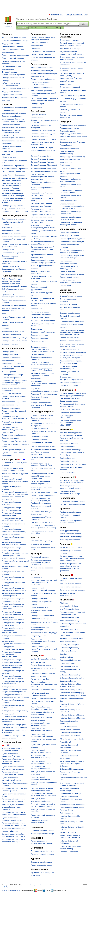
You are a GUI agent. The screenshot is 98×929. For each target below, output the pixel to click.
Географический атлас (69, 128)
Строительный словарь (69, 232)
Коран (4, 314)
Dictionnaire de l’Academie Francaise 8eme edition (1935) (70, 422)
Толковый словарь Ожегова (42, 159)
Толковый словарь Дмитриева (43, 168)
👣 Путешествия (9, 887)
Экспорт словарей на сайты (11, 890)
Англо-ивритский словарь (70, 540)
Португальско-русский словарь (72, 501)
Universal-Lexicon (38, 662)
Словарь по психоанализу (13, 78)
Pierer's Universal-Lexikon (41, 665)
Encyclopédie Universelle (70, 409)
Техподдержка (35, 885)
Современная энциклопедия (43, 51)
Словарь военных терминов (42, 616)
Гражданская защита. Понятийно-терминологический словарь (44, 648)
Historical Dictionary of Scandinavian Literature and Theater (71, 799)
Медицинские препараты (12, 91)
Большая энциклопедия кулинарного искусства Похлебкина (41, 562)
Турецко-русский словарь (41, 862)
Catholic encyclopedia (68, 726)
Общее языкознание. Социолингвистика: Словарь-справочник (14, 269)
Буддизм (5, 328)
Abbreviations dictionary (69, 621)
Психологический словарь (13, 58)
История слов (36, 309)
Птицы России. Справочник (13, 172)
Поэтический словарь (40, 437)
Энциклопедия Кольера (41, 54)
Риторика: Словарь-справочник (44, 394)
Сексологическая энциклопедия (15, 88)
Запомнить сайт (57, 15)
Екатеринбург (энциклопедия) (72, 157)
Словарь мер (65, 286)
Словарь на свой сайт (74, 15)
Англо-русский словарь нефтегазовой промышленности (11, 654)
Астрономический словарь (42, 87)
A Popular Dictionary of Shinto (72, 739)
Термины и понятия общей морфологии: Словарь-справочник (42, 375)
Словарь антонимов (39, 338)
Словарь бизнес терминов (71, 296)
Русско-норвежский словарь (42, 833)
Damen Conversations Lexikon (43, 690)
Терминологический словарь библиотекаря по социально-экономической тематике (72, 332)
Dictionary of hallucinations (70, 660)
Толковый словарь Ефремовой (44, 165)
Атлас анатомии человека (13, 47)
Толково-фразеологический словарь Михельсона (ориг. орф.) (42, 249)
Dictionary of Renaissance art (71, 769)
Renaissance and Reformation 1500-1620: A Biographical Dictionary (72, 763)
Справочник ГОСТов (39, 607)
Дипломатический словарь (71, 382)
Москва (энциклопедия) (69, 148)
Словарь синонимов (39, 335)
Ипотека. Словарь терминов (71, 341)
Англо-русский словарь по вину (15, 711)
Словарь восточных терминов (14, 341)
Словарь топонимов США (70, 168)
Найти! (84, 24)
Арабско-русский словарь (70, 512)
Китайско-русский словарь (71, 584)
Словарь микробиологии (12, 116)
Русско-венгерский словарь (42, 854)
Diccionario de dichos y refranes (73, 464)
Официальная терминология (72, 321)
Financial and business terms (71, 638)
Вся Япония (65, 165)
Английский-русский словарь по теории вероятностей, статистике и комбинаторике (15, 555)
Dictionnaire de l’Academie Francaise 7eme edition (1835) (70, 415)
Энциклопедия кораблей (70, 87)
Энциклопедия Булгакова (41, 443)
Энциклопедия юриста (69, 349)
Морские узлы (65, 84)
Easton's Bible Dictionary (70, 730)
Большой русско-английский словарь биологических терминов (14, 807)
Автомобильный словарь (70, 49)
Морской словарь (67, 81)
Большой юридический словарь (73, 352)
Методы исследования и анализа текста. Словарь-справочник (41, 405)
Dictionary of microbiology (70, 675)
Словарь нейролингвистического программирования (12, 83)
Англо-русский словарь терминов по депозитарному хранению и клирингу (14, 531)
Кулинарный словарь (39, 557)
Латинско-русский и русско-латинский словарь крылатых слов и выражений (72, 558)
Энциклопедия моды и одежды (44, 633)
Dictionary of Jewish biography (72, 693)
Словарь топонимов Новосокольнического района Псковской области (72, 206)
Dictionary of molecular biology (72, 678)
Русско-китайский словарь (71, 587)
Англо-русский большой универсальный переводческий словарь (15, 481)
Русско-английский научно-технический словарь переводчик (13, 761)
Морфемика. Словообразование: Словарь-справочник (43, 383)
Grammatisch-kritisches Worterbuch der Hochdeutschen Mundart (44, 684)
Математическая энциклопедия (44, 74)
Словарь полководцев (11, 408)
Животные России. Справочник (15, 169)
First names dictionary (69, 629)
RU (85, 15)
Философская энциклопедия (14, 219)
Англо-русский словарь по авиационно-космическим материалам (13, 606)
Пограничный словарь (40, 619)
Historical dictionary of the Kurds (73, 696)
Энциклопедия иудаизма (12, 322)
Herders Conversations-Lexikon (43, 698)
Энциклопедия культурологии (43, 495)
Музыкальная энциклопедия (42, 541)
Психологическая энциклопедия (15, 55)
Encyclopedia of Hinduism (70, 736)
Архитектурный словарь (70, 235)
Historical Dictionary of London (72, 715)
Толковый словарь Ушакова (42, 162)
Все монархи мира (10, 405)
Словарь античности (10, 438)
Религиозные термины (11, 335)
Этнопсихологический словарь (72, 142)
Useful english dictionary (69, 606)
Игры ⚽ (58, 28)
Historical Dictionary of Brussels (72, 718)
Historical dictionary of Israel (71, 689)
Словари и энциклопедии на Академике (37, 19)
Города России (66, 145)
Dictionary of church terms (70, 733)
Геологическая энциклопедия (72, 242)
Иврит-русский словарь (69, 531)
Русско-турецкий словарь (41, 865)
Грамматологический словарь (43, 139)
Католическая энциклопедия (14, 305)
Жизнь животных (9, 157)
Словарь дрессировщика (12, 206)
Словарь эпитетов (38, 341)
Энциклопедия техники (69, 40)
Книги (46, 28)
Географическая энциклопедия (73, 125)
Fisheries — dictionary (69, 852)
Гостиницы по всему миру (70, 794)
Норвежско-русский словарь (42, 830)
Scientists (63, 654)
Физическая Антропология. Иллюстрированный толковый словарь (43, 93)
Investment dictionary (68, 642)
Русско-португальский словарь (72, 504)
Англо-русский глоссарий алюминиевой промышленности (12, 630)
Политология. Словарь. (69, 386)
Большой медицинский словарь (15, 40)
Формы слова (36, 329)
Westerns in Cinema (68, 832)
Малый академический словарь (44, 171)
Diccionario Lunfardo (68, 473)
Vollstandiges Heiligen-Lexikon (43, 674)
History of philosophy (68, 651)
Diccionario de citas (67, 458)
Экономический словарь (70, 313)
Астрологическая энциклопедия (15, 338)
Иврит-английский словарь (71, 537)
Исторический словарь (11, 363)
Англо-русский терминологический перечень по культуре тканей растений (14, 689)
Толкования (22, 28)
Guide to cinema (66, 813)
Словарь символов (10, 344)
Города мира (36, 107)
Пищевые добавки (38, 636)
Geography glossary (68, 681)
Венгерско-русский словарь (42, 851)
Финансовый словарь (69, 304)
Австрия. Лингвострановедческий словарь (70, 173)
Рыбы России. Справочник (13, 166)
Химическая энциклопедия (42, 71)
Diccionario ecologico (68, 461)
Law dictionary (65, 635)
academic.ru (8, 27)
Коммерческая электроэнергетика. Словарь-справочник (43, 641)
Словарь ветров (37, 104)
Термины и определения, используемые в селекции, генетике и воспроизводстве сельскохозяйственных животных (13, 198)
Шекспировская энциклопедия (43, 449)
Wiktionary (64, 603)
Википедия (35, 48)
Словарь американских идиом (72, 632)
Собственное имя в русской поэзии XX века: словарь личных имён (42, 476)
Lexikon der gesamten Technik (43, 659)
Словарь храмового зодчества (72, 238)
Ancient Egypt (65, 742)
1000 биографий (9, 372)
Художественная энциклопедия (44, 492)
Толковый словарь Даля (41, 156)
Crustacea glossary (67, 663)
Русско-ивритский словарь (71, 534)
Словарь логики (8, 250)
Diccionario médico (67, 446)
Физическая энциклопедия (42, 67)
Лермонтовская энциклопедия (43, 446)
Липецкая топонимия (68, 201)
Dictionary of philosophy (69, 648)
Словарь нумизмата (39, 599)
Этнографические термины (13, 450)
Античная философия (11, 230)
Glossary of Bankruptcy (69, 645)
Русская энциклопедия (11, 393)
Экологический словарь (69, 277)
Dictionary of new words (69, 618)
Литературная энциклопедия (43, 415)
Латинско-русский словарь (71, 547)
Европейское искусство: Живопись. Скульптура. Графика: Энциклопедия (41, 500)
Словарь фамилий (9, 352)
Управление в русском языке (43, 131)
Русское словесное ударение (43, 320)
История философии (11, 227)
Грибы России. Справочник (13, 175)
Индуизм (5, 325)
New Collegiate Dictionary (70, 609)
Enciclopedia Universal (69, 443)
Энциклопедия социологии (13, 253)
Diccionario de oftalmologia (71, 450)
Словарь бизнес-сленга (69, 338)
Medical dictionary (67, 657)
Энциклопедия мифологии (13, 332)
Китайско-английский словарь (72, 590)
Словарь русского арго (40, 317)
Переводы (34, 28)
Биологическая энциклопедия (14, 108)
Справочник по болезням (12, 94)
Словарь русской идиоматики (43, 332)
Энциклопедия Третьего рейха (15, 441)
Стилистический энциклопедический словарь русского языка (43, 176)
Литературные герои (39, 440)
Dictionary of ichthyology (69, 666)
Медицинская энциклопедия (14, 37)
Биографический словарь (12, 375)
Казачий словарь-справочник (14, 402)
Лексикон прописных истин (42, 522)
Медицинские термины (11, 43)
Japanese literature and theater (72, 805)
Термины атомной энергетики (72, 96)
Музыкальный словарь (40, 544)
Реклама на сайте (46, 885)
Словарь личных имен (11, 355)
